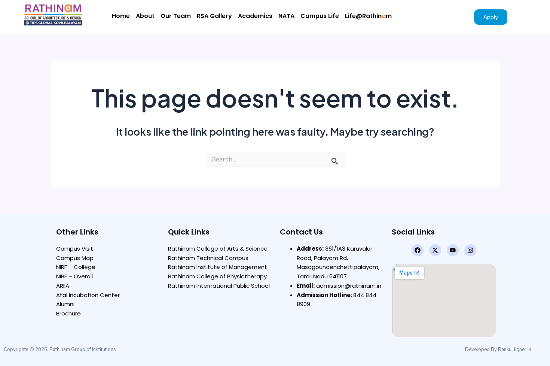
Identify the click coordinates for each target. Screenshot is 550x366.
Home (121, 16)
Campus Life (319, 16)
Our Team (176, 16)
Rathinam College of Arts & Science (218, 248)
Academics (255, 16)
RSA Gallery (214, 16)
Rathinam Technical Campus (208, 258)
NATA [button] (286, 16)
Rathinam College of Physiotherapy (217, 276)
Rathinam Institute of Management (217, 267)
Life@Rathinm (368, 16)
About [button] (145, 16)
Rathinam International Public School (219, 286)
